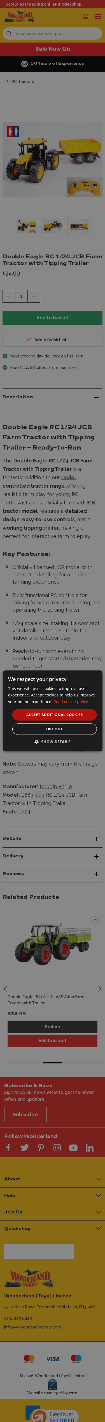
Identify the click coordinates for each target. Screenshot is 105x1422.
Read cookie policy (70, 701)
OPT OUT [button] (54, 729)
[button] (52, 742)
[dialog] (52, 710)
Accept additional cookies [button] (54, 714)
